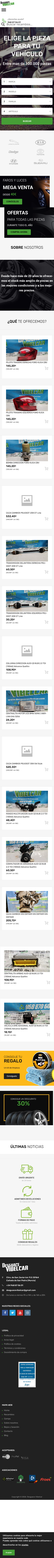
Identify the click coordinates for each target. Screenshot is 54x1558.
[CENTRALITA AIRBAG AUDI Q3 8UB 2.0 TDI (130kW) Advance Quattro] (27, 961)
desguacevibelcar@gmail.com (21, 1290)
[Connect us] (5, 1312)
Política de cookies (12, 1344)
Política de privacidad (14, 1336)
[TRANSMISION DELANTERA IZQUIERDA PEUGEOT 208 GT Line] (27, 601)
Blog (6, 1435)
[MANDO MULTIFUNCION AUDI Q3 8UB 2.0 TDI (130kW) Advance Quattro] (27, 801)
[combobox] (27, 81)
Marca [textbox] (12, 82)
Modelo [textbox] (12, 92)
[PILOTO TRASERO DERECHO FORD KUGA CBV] (27, 350)
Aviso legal (9, 1340)
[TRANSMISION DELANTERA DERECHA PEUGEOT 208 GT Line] (27, 550)
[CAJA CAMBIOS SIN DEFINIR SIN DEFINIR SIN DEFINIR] (27, 901)
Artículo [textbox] (13, 111)
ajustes (25, 1544)
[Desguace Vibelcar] (14, 3)
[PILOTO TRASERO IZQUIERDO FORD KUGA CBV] (27, 400)
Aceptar (9, 1552)
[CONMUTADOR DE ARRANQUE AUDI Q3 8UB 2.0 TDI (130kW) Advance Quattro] (27, 851)
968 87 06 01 (14, 22)
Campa (7, 1419)
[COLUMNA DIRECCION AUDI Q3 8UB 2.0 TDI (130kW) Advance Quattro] (27, 651)
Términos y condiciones (14, 1348)
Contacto (8, 1431)
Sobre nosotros (11, 1423)
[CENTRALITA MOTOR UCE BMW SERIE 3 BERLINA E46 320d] (27, 701)
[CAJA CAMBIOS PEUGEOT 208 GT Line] (27, 500)
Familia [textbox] (12, 101)
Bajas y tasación (11, 1427)
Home (7, 1410)
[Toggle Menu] (3, 10)
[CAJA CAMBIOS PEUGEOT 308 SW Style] (27, 751)
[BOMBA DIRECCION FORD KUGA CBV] (27, 450)
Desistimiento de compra (15, 1352)
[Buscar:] (23, 24)
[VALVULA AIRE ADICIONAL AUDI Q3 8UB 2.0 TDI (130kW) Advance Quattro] (27, 1013)
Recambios (9, 1414)
